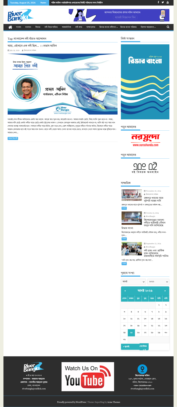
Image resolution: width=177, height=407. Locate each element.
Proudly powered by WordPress (71, 402)
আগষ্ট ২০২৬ (145, 290)
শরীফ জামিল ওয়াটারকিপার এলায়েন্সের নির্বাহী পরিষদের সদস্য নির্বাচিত (58, 3)
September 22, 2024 (153, 244)
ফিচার (37, 27)
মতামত (28, 27)
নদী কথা (78, 27)
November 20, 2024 (153, 191)
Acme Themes (113, 402)
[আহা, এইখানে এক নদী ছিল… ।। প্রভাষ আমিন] (63, 84)
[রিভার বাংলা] (10, 27)
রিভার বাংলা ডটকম (30, 50)
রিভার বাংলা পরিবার (128, 27)
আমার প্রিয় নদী (12, 138)
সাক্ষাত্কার (90, 27)
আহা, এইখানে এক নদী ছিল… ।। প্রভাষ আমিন (32, 46)
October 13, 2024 (152, 213)
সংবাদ (18, 27)
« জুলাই (126, 347)
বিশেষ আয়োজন (147, 27)
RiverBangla (150, 216)
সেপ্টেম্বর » (143, 348)
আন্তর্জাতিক (66, 27)
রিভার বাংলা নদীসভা (107, 27)
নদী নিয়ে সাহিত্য (51, 27)
